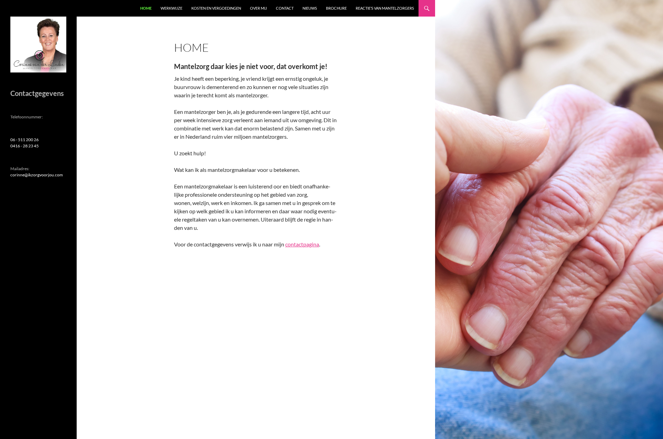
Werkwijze (171, 8)
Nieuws (309, 8)
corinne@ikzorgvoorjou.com (36, 174)
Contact (285, 8)
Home (146, 8)
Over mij (258, 8)
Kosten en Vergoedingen (216, 8)
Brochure (336, 8)
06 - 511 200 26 (24, 139)
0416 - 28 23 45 (24, 145)
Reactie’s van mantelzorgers (385, 8)
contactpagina (302, 244)
